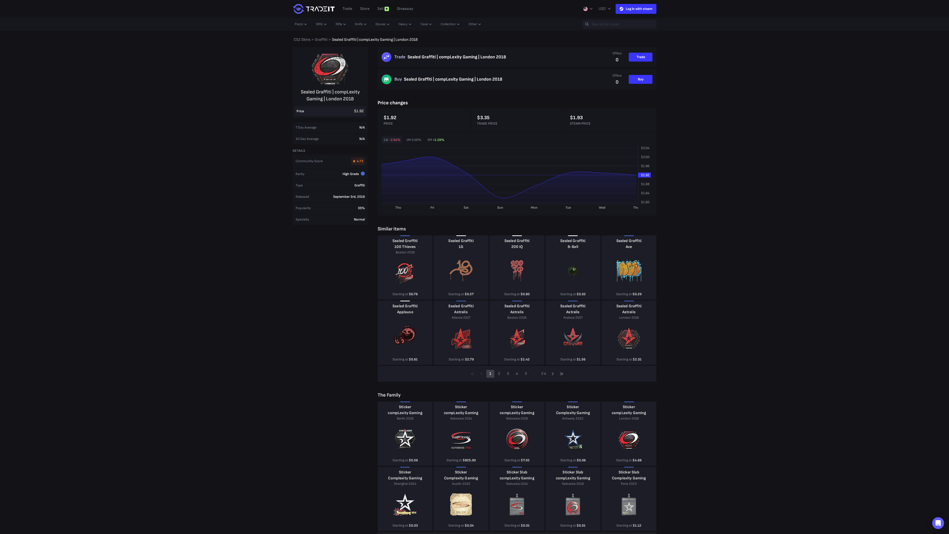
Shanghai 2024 (405, 484)
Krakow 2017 (572, 317)
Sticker (405, 407)
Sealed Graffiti (405, 241)
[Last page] (561, 374)
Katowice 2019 (517, 418)
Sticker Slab (517, 472)
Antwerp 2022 (572, 418)
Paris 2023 (629, 484)
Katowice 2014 (461, 418)
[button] (938, 523)
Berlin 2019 (405, 418)
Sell (380, 8)
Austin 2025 (461, 484)
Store (364, 8)
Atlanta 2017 (461, 317)
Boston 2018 (405, 252)
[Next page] (553, 374)
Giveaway (405, 8)
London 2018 (629, 317)
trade (347, 8)
